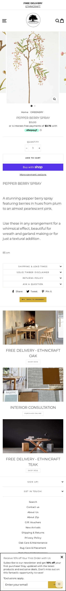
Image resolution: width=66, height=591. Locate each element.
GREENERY (36, 112)
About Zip (33, 517)
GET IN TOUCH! (33, 491)
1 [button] (32, 106)
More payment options (33, 174)
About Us (33, 512)
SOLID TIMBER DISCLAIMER (33, 272)
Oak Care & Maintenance (33, 542)
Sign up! (33, 482)
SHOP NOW (33, 362)
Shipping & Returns (33, 532)
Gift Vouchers (33, 522)
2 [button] (35, 106)
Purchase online (33, 413)
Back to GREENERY (35, 299)
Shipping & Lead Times (33, 266)
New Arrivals (33, 527)
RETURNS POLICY (33, 278)
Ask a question (33, 284)
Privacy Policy (33, 538)
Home (24, 112)
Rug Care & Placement (33, 548)
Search (33, 502)
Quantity (33, 142)
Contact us (33, 507)
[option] (33, 5)
